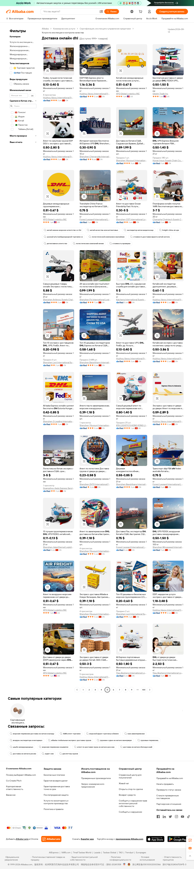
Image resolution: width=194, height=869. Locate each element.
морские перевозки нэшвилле (55, 747)
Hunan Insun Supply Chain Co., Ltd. (168, 160)
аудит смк (49, 754)
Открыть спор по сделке (131, 789)
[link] (190, 840)
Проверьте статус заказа (168, 790)
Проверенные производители (96, 778)
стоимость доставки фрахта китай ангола (151, 237)
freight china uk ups (170, 230)
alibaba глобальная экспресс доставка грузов (71, 740)
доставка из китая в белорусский (137, 747)
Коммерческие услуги (64, 28)
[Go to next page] (149, 689)
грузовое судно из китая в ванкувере (116, 740)
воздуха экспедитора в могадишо (27, 740)
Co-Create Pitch (14, 780)
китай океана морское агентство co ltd (64, 230)
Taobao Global (109, 852)
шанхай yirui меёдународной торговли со (65, 237)
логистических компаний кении (90, 243)
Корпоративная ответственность (14, 787)
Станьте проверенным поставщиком (167, 796)
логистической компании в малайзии (108, 237)
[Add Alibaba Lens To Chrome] (51, 839)
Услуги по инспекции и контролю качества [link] (63, 32)
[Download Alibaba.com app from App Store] (155, 839)
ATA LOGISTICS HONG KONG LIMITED (131, 425)
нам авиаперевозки (136, 734)
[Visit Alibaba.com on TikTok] (188, 816)
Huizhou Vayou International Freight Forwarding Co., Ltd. (58, 97)
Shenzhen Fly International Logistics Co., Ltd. (95, 299)
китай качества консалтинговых (104, 230)
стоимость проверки (121, 243)
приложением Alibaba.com (129, 839)
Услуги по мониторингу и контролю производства (56, 802)
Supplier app (87, 839)
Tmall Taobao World (82, 852)
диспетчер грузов (70, 754)
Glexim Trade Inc (160, 93)
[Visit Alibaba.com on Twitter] (170, 816)
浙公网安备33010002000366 (146, 864)
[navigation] (23, 359)
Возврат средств (127, 795)
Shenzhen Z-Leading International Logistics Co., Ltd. (58, 421)
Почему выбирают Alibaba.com (21, 775)
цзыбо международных (23, 747)
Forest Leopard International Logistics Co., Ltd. (95, 219)
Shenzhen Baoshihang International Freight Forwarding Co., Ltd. (95, 362)
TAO (121, 852)
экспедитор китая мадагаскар (140, 230)
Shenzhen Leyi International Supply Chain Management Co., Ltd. (58, 362)
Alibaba (45, 28)
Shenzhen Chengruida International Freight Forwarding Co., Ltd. (95, 156)
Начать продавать (165, 784)
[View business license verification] (124, 864)
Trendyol (129, 852)
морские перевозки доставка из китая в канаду (33, 734)
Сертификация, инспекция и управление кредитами (105, 28)
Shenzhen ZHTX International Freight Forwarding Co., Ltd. (95, 484)
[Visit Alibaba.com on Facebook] (158, 816)
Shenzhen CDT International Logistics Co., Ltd (131, 219)
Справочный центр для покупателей (130, 776)
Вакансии (10, 795)
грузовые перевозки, (149, 740)
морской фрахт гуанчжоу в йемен (104, 734)
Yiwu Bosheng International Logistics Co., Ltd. (131, 673)
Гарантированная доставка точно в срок (57, 787)
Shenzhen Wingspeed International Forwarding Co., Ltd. (168, 547)
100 (143, 690)
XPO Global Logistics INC (128, 93)
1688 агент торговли (71, 734)
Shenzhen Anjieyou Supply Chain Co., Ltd (58, 299)
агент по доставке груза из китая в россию (95, 747)
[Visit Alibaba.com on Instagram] (176, 816)
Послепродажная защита (56, 795)
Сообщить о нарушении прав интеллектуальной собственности (133, 803)
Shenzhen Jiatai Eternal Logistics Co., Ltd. (58, 547)
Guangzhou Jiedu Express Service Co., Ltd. (58, 488)
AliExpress (54, 852)
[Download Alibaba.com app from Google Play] (177, 839)
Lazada (97, 852)
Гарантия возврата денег (56, 780)
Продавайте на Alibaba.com (169, 778)
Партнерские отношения (168, 804)
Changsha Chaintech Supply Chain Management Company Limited (168, 219)
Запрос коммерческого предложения (92, 785)
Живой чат (124, 783)
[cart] (141, 12)
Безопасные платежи (54, 775)
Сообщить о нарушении (130, 812)
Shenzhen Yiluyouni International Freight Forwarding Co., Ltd (131, 160)
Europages (141, 852)
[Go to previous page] (77, 689)
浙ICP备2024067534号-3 (174, 864)
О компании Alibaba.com (18, 768)
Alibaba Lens (22, 839)
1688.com (65, 852)
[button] (101, 11)
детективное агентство (57, 243)
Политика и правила (53, 809)
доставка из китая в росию (24, 754)
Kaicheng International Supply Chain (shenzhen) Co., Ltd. (131, 299)
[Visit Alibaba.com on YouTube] (182, 816)
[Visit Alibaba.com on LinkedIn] (164, 816)
